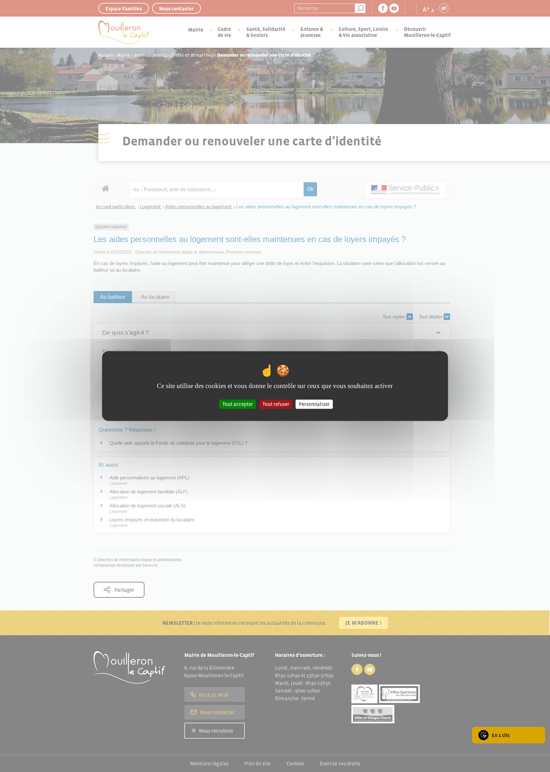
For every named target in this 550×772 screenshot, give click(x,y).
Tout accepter (237, 404)
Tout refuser (276, 404)
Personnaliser (314, 404)
